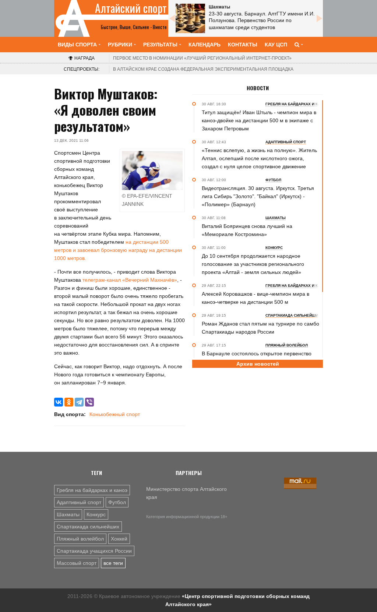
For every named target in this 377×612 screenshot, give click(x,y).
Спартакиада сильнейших (88, 527)
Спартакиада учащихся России (94, 551)
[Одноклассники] (68, 402)
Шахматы (68, 514)
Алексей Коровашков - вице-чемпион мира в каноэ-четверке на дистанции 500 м (255, 298)
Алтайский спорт (131, 8)
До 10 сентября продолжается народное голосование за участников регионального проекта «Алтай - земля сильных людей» (253, 264)
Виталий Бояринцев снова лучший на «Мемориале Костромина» (247, 230)
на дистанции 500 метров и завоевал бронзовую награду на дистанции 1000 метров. (118, 250)
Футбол (117, 502)
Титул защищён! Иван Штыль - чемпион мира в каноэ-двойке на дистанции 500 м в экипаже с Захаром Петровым (259, 120)
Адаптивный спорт (79, 502)
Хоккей (119, 539)
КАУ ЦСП (276, 45)
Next (319, 18)
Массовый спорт (76, 563)
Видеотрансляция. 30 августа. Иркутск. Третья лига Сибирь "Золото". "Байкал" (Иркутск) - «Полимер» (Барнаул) (258, 196)
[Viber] (89, 402)
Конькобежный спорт (114, 414)
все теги (113, 563)
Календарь (204, 45)
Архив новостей (257, 364)
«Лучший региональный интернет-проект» (202, 58)
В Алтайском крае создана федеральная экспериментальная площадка (203, 69)
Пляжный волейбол (80, 539)
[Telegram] (79, 402)
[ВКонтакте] (58, 402)
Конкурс (96, 514)
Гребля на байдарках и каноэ (92, 490)
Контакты (242, 45)
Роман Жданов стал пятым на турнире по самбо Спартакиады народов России (260, 328)
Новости (258, 88)
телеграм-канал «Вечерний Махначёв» (129, 280)
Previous (172, 18)
